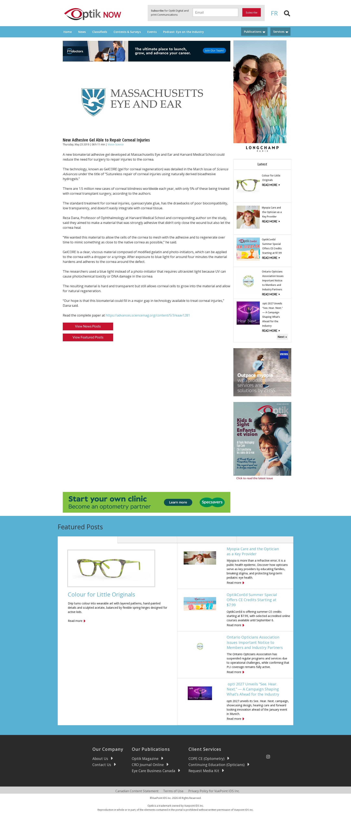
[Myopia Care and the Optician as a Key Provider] (248, 217)
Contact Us (101, 764)
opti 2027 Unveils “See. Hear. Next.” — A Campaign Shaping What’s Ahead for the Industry (253, 689)
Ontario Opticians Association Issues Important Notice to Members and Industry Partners (273, 280)
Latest (262, 164)
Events (152, 32)
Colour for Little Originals (101, 594)
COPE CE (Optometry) (206, 758)
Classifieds (99, 32)
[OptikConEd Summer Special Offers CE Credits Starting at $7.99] (248, 249)
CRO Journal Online (148, 764)
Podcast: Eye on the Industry (183, 32)
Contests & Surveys (127, 32)
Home (67, 32)
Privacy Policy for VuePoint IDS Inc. (214, 791)
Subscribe (251, 12)
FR (274, 13)
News (82, 32)
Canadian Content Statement (136, 791)
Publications (252, 31)
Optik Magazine (145, 758)
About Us (100, 758)
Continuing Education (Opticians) (216, 764)
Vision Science (116, 144)
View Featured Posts (88, 337)
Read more (75, 621)
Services (278, 31)
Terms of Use (173, 791)
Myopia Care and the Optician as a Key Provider (272, 212)
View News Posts (88, 326)
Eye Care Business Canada (153, 770)
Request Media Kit (203, 770)
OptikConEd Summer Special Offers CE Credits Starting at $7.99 (252, 599)
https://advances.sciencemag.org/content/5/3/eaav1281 (148, 315)
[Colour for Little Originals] (248, 185)
